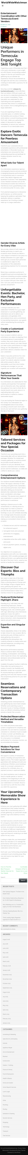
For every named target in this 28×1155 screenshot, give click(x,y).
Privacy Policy (22, 1148)
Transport (5, 1131)
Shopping (5, 1122)
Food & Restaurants (8, 1074)
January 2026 (6, 970)
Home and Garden (8, 1083)
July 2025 (5, 996)
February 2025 (7, 1018)
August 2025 (6, 992)
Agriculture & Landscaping (10, 1039)
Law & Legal (6, 1091)
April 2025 (5, 1010)
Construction (6, 1061)
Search (3, 877)
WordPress (17, 1152)
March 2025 (6, 1014)
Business (5, 1056)
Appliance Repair (7, 1047)
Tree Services (6, 1135)
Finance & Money (7, 1069)
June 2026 (5, 948)
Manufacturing (7, 1096)
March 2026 (6, 961)
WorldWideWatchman (14, 2)
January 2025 (6, 1023)
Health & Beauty (7, 1078)
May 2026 (5, 952)
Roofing (5, 1109)
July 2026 (5, 944)
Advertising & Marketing (9, 1034)
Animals (5, 1043)
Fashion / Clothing (8, 1065)
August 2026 (6, 939)
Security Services (7, 1118)
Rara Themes (21, 1150)
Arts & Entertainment (8, 1052)
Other (4, 1100)
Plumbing (5, 1105)
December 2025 (7, 974)
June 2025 (5, 1001)
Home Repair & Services (9, 1087)
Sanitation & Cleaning (8, 1113)
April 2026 (5, 957)
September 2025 (7, 988)
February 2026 (7, 966)
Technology (6, 1126)
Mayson (4, 26)
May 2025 (5, 1005)
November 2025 (7, 979)
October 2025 (6, 983)
